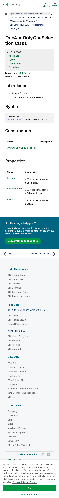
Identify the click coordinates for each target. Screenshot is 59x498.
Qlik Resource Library (19, 296)
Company (13, 411)
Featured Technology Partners (23, 388)
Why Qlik (12, 363)
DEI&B (11, 424)
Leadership (13, 415)
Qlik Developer (15, 279)
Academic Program (18, 428)
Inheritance (14, 56)
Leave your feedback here (23, 240)
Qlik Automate (15, 349)
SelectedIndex (15, 188)
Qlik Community (28, 454)
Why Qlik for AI (15, 380)
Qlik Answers (14, 340)
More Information (29, 494)
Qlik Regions (14, 397)
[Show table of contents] (6, 13)
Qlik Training (14, 283)
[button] (51, 115)
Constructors (15, 63)
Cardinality (13, 178)
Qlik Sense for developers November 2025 (30, 13)
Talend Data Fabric (17, 324)
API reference (38, 25)
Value (10, 199)
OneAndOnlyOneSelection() (21, 147)
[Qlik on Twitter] (43, 454)
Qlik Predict (14, 344)
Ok (29, 488)
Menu (54, 6)
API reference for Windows (22, 21)
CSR (10, 419)
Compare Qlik (15, 384)
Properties (14, 67)
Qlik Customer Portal (18, 292)
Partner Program (16, 432)
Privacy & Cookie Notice (24, 482)
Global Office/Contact (19, 445)
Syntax (12, 59)
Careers (12, 436)
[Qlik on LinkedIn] (48, 454)
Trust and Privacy (17, 371)
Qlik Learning (14, 288)
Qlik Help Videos (16, 275)
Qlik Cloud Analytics (18, 336)
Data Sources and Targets (21, 393)
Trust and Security (17, 367)
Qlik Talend (13, 315)
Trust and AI (14, 376)
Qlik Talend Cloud (17, 319)
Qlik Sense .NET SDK (19, 25)
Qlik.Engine (15, 28)
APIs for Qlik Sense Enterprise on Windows (29, 17)
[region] (29, 478)
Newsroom (13, 441)
